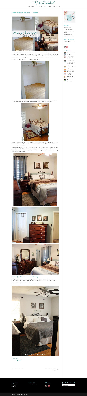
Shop (57, 6)
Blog (54, 6)
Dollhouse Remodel (67, 27)
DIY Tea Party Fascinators (69, 36)
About (32, 6)
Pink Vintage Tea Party (68, 34)
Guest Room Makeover (19, 368)
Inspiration (47, 6)
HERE (29, 284)
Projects (39, 6)
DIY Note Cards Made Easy (69, 29)
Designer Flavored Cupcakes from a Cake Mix (70, 58)
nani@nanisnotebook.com (33, 385)
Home (28, 6)
